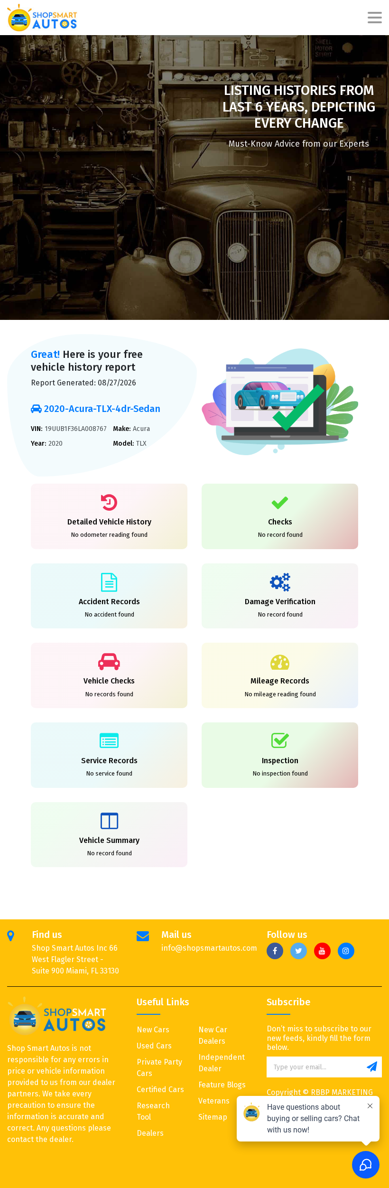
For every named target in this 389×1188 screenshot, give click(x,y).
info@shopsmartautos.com (209, 948)
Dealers (150, 1133)
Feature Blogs (222, 1084)
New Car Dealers (212, 1035)
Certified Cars (160, 1089)
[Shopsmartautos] (42, 17)
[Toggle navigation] (375, 18)
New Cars (153, 1029)
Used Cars (154, 1045)
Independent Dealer (221, 1063)
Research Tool (153, 1111)
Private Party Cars (159, 1067)
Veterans (214, 1100)
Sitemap (212, 1117)
